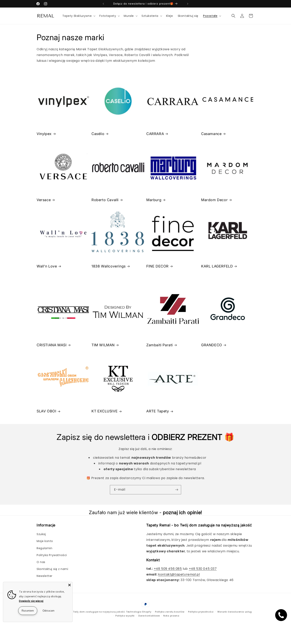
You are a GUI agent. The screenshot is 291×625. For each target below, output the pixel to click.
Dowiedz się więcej (31, 601)
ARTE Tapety (157, 411)
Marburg (153, 200)
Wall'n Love (47, 266)
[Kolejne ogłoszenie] (187, 4)
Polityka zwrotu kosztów (169, 611)
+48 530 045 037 (203, 568)
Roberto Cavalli (105, 200)
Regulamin (44, 548)
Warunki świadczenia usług (234, 611)
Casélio (97, 134)
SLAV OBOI (46, 411)
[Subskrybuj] (176, 489)
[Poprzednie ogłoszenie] (103, 4)
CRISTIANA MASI (52, 345)
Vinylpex (44, 134)
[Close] (69, 585)
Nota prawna (171, 615)
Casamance (211, 134)
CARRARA (155, 134)
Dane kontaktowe (149, 615)
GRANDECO (211, 345)
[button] (78, 16)
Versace (44, 200)
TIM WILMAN (103, 345)
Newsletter (44, 576)
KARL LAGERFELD (217, 266)
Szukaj (41, 534)
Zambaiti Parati (159, 345)
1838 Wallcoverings (108, 266)
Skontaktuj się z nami (52, 569)
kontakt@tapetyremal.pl (179, 574)
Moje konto (45, 541)
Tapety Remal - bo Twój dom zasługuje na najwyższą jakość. (87, 611)
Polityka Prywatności (52, 555)
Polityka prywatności (201, 611)
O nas (41, 562)
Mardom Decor (214, 200)
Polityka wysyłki (125, 615)
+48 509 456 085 (168, 568)
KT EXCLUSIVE (104, 411)
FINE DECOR (157, 266)
